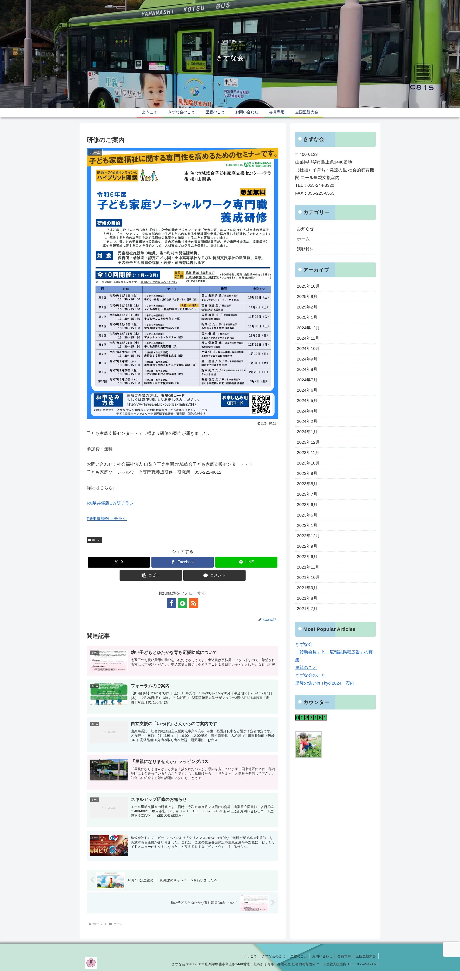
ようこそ (250, 956)
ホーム (96, 540)
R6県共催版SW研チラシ (110, 503)
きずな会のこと (310, 675)
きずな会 (303, 644)
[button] (151, 575)
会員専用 (344, 956)
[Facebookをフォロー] (171, 603)
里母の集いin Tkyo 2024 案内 (324, 683)
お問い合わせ (322, 956)
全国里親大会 (366, 956)
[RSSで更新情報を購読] (193, 603)
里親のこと (306, 667)
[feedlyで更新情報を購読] (182, 603)
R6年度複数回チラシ (107, 518)
